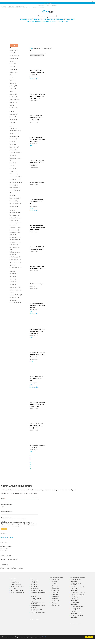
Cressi (11, 64)
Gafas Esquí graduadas (78, 592)
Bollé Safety (13, 55)
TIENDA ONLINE (8, 27)
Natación (12, 174)
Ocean (11, 88)
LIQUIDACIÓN (77, 27)
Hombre (12, 114)
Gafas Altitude (55, 579)
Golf (11, 165)
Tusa (11, 105)
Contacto (13, 580)
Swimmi (12, 102)
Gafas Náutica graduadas (75, 603)
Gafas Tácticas (14, 260)
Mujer (11, 119)
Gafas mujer (34, 584)
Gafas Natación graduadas (75, 599)
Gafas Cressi (54, 586)
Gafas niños (34, 580)
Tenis (11, 195)
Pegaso (12, 91)
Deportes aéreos (15, 152)
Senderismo (13, 187)
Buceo (11, 144)
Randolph (13, 97)
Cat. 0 (11, 273)
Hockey (12, 171)
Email (3, 498)
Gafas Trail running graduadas (77, 616)
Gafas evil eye (55, 590)
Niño (11, 122)
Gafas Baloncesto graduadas (76, 584)
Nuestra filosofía (16, 584)
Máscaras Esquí (14, 262)
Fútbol (12, 163)
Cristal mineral (14, 287)
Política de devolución (17, 590)
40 (30, 466)
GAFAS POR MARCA (65, 27)
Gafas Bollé (54, 582)
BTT (11, 141)
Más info (44, 637)
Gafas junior (34, 582)
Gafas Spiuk (54, 603)
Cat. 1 (11, 276)
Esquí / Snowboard (15, 158)
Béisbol (12, 139)
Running (12, 185)
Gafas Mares (54, 594)
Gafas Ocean (54, 598)
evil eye (12, 72)
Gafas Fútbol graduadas (78, 595)
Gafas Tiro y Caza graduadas (76, 612)
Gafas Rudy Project (56, 601)
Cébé (11, 61)
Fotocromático (14, 290)
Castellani (13, 58)
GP (10, 77)
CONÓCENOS (86, 27)
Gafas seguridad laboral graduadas (38, 606)
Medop (12, 83)
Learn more (4, 525)
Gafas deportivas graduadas (36, 595)
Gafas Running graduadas (75, 609)
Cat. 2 (11, 279)
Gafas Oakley (55, 596)
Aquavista (13, 50)
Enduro (12, 155)
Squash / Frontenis (15, 190)
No (3, 508)
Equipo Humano (16, 582)
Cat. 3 (11, 282)
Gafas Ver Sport (55, 605)
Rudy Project (14, 99)
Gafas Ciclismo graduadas (75, 589)
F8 (10, 75)
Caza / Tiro (13, 147)
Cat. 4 (11, 284)
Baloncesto (13, 133)
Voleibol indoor (14, 203)
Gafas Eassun (55, 588)
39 (30, 464)
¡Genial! (89, 637)
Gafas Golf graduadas (77, 597)
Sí (3, 506)
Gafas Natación (14, 257)
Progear (12, 94)
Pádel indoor (13, 179)
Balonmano (13, 136)
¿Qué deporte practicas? (7, 511)
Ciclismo (12, 150)
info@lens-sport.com (6, 537)
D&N (11, 66)
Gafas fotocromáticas (37, 590)
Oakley (12, 86)
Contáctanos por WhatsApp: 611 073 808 (48, 5)
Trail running (14, 198)
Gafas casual (13, 215)
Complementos (14, 212)
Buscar (40, 16)
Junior (11, 117)
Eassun (12, 69)
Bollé (11, 53)
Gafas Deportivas (15, 247)
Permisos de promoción (6, 517)
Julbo (11, 80)
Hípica (12, 168)
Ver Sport (12, 108)
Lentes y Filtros (35, 588)
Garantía (13, 588)
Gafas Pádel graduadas (77, 606)
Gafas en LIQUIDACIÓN (38, 613)
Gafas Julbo (54, 592)
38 (30, 463)
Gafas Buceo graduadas (78, 587)
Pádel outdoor (14, 182)
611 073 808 (3, 6)
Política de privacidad (17, 592)
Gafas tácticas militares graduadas (38, 602)
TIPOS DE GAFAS (38, 27)
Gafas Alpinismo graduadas (76, 580)
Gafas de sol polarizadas (38, 592)
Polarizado (13, 297)
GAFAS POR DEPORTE (51, 27)
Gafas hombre (35, 586)
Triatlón (12, 201)
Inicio (31, 48)
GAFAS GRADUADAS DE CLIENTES (23, 27)
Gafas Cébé (54, 584)
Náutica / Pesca (14, 177)
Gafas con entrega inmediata (36, 610)
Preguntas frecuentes (17, 586)
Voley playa (13, 206)
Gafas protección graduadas (36, 599)
